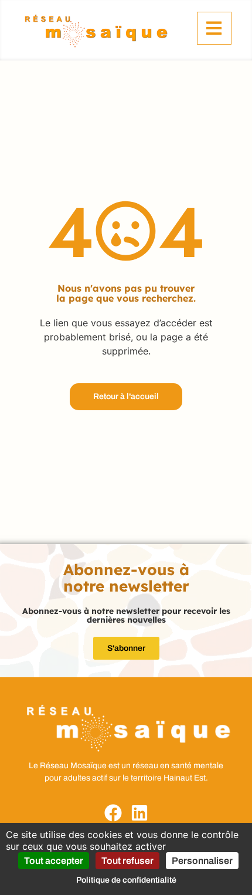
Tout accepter (53, 861)
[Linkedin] (139, 813)
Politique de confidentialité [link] (126, 880)
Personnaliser (202, 861)
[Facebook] (113, 813)
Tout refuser (127, 861)
